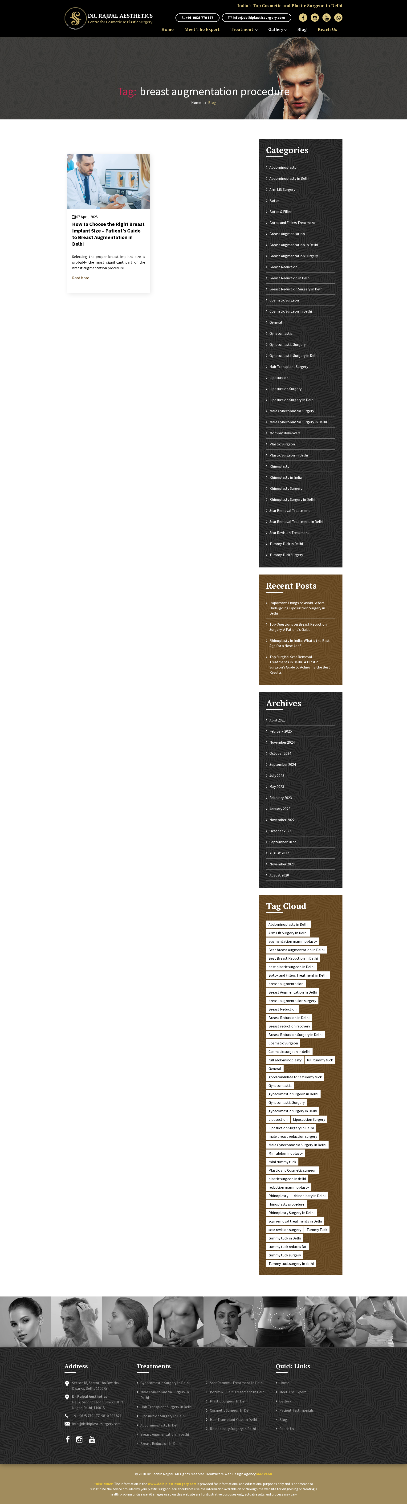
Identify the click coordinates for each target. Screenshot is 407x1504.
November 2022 (282, 819)
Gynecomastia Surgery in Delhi (293, 355)
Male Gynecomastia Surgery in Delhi (298, 422)
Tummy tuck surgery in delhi (291, 1263)
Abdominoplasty (282, 167)
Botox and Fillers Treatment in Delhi (298, 975)
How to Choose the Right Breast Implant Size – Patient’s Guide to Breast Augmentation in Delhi (108, 234)
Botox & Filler (280, 211)
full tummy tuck (320, 1060)
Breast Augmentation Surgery (293, 255)
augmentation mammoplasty (293, 941)
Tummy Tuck (317, 1229)
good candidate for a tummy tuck (295, 1077)
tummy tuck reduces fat (288, 1246)
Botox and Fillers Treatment (292, 222)
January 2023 (279, 808)
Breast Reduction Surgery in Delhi (296, 289)
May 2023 (276, 786)
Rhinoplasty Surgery (285, 488)
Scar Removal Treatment (289, 510)
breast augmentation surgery (292, 1000)
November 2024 (282, 742)
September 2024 (282, 764)
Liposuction (279, 377)
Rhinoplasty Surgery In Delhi (291, 1212)
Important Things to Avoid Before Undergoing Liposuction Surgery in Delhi (297, 607)
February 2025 (280, 731)
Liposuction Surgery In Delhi (291, 1127)
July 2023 (276, 775)
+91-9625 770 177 (199, 17)
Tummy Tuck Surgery (286, 554)
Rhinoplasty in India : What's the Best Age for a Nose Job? (299, 643)
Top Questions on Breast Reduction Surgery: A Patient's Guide (298, 627)
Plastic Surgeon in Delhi (288, 455)
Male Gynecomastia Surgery (291, 410)
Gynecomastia (281, 333)
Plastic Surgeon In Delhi (229, 1401)
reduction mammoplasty (289, 1187)
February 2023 (280, 797)
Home (167, 29)
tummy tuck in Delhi (285, 1238)
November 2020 (282, 864)
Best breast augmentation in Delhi (297, 949)
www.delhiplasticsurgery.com (172, 1484)
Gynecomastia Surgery (287, 344)
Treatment (242, 29)
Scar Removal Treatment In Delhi (296, 521)
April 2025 (277, 720)
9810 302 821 (111, 1415)
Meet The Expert (202, 29)
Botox (274, 200)
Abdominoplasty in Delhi (289, 178)
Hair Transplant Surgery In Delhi (166, 1406)
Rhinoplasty (279, 466)
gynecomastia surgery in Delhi (293, 1111)
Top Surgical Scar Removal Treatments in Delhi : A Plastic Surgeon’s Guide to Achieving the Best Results (299, 664)
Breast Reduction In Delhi (161, 1443)
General (275, 322)
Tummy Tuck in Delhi (286, 543)
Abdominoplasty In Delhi (160, 1425)
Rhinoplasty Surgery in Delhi (292, 499)
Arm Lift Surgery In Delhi (288, 932)
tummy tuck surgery (285, 1255)
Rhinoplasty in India (285, 477)
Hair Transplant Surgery (288, 366)
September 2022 (282, 842)
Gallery (275, 29)
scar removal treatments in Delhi (295, 1221)
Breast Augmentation (287, 233)
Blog (302, 29)
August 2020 (279, 875)
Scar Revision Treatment (289, 532)
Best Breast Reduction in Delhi (293, 958)
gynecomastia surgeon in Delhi (293, 1094)
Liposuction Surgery (285, 388)
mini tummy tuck (282, 1161)
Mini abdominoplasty (286, 1153)
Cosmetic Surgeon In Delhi (231, 1410)
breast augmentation (286, 983)
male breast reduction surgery (293, 1136)
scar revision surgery (285, 1229)
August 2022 (279, 853)
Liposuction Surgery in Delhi (291, 399)
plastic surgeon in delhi (287, 1178)
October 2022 (280, 830)
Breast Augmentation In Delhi (293, 244)
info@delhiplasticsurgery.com (258, 17)
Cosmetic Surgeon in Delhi (290, 311)
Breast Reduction (283, 267)
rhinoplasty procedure (286, 1204)
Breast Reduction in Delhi (289, 278)
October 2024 (280, 753)
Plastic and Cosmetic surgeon (292, 1170)
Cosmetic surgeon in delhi (289, 1051)
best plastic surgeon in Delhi (291, 966)
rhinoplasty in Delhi (310, 1195)
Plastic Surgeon (282, 444)
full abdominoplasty (285, 1060)
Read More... (81, 277)
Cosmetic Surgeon (284, 300)
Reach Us (327, 29)
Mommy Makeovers (285, 433)
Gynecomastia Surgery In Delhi (165, 1382)
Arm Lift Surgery (282, 189)
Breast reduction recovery (289, 1026)
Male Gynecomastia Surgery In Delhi (297, 1144)
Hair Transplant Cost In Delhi (233, 1419)
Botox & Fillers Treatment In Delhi (237, 1392)
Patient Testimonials (296, 1410)
